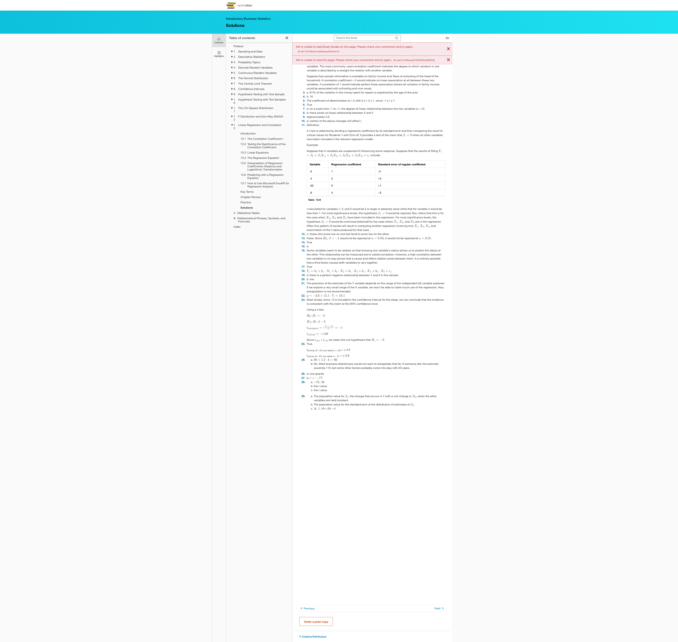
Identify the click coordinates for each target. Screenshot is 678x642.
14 (303, 242)
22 (303, 295)
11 (303, 124)
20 (303, 279)
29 (303, 396)
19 (303, 275)
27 (303, 377)
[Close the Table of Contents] (287, 38)
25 (303, 359)
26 (303, 373)
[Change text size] (447, 38)
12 (303, 233)
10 (303, 120)
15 (303, 246)
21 (303, 283)
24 (303, 343)
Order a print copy (316, 621)
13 (303, 238)
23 (303, 299)
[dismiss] (448, 49)
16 (303, 250)
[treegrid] (259, 136)
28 (303, 382)
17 (303, 266)
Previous (309, 608)
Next (438, 608)
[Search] (397, 38)
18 (303, 270)
